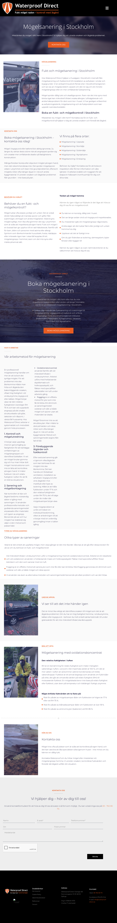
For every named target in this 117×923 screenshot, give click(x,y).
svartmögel (9, 219)
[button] (107, 8)
